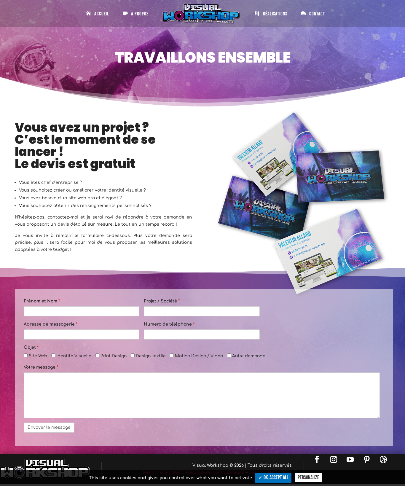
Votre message (41, 367)
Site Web (37, 356)
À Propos (140, 14)
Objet (31, 347)
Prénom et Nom (42, 301)
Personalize (308, 477)
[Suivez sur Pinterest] (367, 459)
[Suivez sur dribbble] (383, 459)
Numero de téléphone (169, 324)
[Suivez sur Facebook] (317, 459)
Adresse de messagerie (50, 324)
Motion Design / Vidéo (198, 356)
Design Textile (150, 356)
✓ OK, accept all (273, 477)
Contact (317, 14)
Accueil (101, 14)
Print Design (113, 356)
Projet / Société (162, 301)
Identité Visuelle (73, 356)
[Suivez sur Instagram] (333, 459)
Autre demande (248, 356)
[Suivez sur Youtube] (350, 459)
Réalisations (275, 14)
